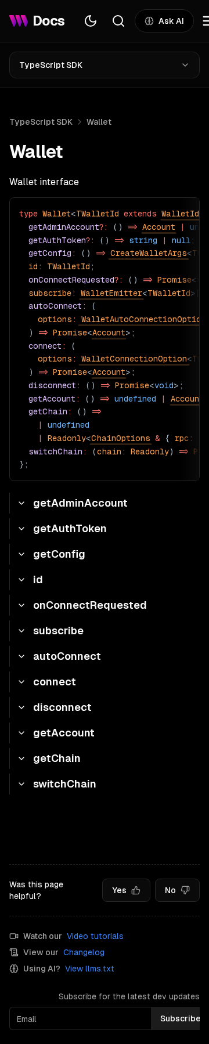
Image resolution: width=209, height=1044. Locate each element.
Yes (119, 890)
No (170, 890)
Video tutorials (95, 936)
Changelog (84, 952)
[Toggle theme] (90, 20)
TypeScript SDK (50, 65)
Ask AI (171, 21)
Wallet (99, 122)
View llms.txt (89, 968)
